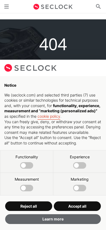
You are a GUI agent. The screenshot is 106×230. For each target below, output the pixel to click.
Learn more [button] (53, 219)
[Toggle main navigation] (6, 6)
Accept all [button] (77, 206)
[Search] (98, 6)
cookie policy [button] (49, 116)
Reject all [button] (28, 206)
